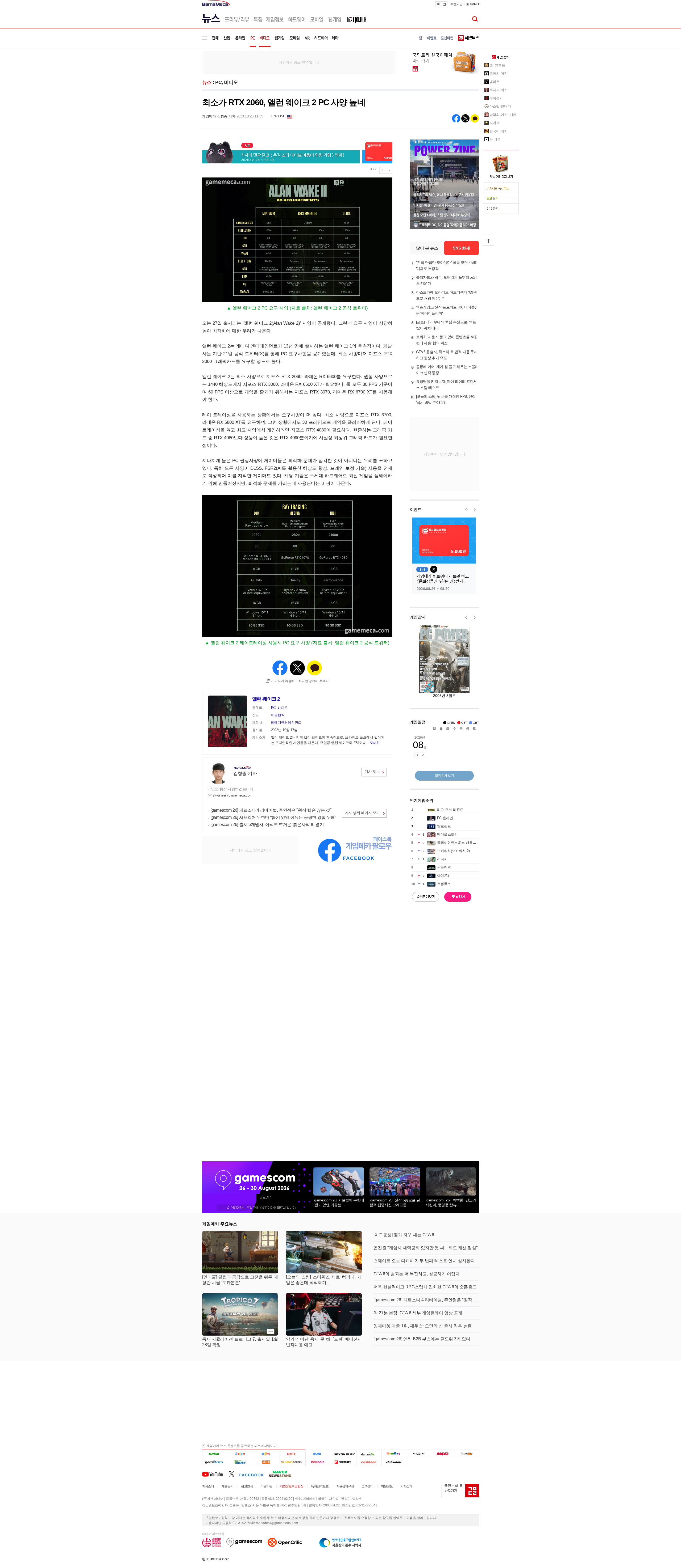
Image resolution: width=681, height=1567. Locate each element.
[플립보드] (343, 1462)
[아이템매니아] (241, 1462)
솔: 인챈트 (497, 65)
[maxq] (443, 1454)
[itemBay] (394, 1454)
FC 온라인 (445, 818)
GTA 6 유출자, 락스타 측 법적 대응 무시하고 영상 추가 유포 (447, 355)
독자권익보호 (320, 1486)
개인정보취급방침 (291, 1486)
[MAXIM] (419, 1454)
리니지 (442, 859)
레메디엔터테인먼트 (286, 723)
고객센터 (367, 1486)
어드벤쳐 (278, 715)
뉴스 (206, 82)
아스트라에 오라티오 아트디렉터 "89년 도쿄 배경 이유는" (446, 295)
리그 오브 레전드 (450, 810)
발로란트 (444, 826)
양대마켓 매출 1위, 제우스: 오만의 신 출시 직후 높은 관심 (426, 1326)
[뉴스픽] (318, 1462)
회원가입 (456, 4)
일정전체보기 (444, 775)
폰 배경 (495, 139)
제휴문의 (227, 1486)
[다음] (267, 1454)
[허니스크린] (293, 1462)
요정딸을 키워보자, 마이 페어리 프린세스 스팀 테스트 (446, 384)
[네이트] (293, 1454)
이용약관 (266, 1486)
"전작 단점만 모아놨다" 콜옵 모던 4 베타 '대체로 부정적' (447, 265)
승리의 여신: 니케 (503, 115)
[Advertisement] (180, 82)
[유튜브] (215, 1473)
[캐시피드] (368, 1462)
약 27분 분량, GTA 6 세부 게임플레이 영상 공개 (417, 1313)
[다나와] (368, 1454)
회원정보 (387, 1486)
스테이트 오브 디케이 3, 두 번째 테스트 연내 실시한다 (424, 1261)
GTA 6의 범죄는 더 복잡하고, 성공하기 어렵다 (416, 1274)
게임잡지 (418, 617)
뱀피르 (494, 82)
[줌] (318, 1454)
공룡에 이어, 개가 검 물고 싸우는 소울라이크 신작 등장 (447, 370)
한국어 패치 (498, 131)
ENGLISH (278, 116)
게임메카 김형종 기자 (218, 116)
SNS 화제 (461, 248)
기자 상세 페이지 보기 (362, 813)
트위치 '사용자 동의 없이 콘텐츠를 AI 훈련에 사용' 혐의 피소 (447, 340)
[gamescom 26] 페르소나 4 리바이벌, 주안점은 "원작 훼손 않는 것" (271, 810)
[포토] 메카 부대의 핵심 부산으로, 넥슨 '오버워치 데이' (446, 325)
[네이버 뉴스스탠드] (283, 1473)
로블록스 (444, 884)
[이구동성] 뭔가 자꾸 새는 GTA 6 (403, 1235)
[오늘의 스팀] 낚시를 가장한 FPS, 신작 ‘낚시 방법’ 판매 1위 (446, 399)
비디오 (231, 82)
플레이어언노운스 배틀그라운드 (462, 843)
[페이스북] (254, 1473)
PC (218, 82)
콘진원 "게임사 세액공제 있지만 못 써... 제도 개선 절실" (425, 1248)
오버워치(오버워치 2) (453, 851)
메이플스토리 (447, 834)
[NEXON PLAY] (343, 1454)
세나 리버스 (498, 90)
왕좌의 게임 (498, 73)
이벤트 (416, 509)
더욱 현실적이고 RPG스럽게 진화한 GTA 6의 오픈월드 (424, 1287)
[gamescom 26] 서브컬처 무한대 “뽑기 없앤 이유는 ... (338, 1202)
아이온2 (443, 876)
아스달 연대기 (500, 106)
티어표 (494, 123)
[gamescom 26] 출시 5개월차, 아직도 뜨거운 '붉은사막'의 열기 (267, 824)
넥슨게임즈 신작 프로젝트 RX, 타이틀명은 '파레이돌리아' (447, 310)
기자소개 (406, 1486)
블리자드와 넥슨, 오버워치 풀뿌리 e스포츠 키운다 (447, 280)
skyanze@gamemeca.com (232, 795)
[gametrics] (215, 1462)
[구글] (241, 1454)
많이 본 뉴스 (427, 248)
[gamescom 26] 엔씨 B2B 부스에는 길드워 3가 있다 (421, 1339)
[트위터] (234, 1473)
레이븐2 (495, 98)
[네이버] (215, 1454)
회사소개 (208, 1486)
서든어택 (444, 867)
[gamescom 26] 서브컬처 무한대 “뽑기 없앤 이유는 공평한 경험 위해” (273, 817)
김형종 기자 (245, 773)
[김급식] (267, 1462)
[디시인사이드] (394, 1462)
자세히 (374, 743)
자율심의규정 (345, 1486)
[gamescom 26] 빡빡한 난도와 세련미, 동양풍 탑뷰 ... (451, 1202)
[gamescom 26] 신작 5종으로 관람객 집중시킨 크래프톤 (394, 1202)
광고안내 (247, 1486)
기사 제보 (372, 771)
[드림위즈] (467, 1454)
